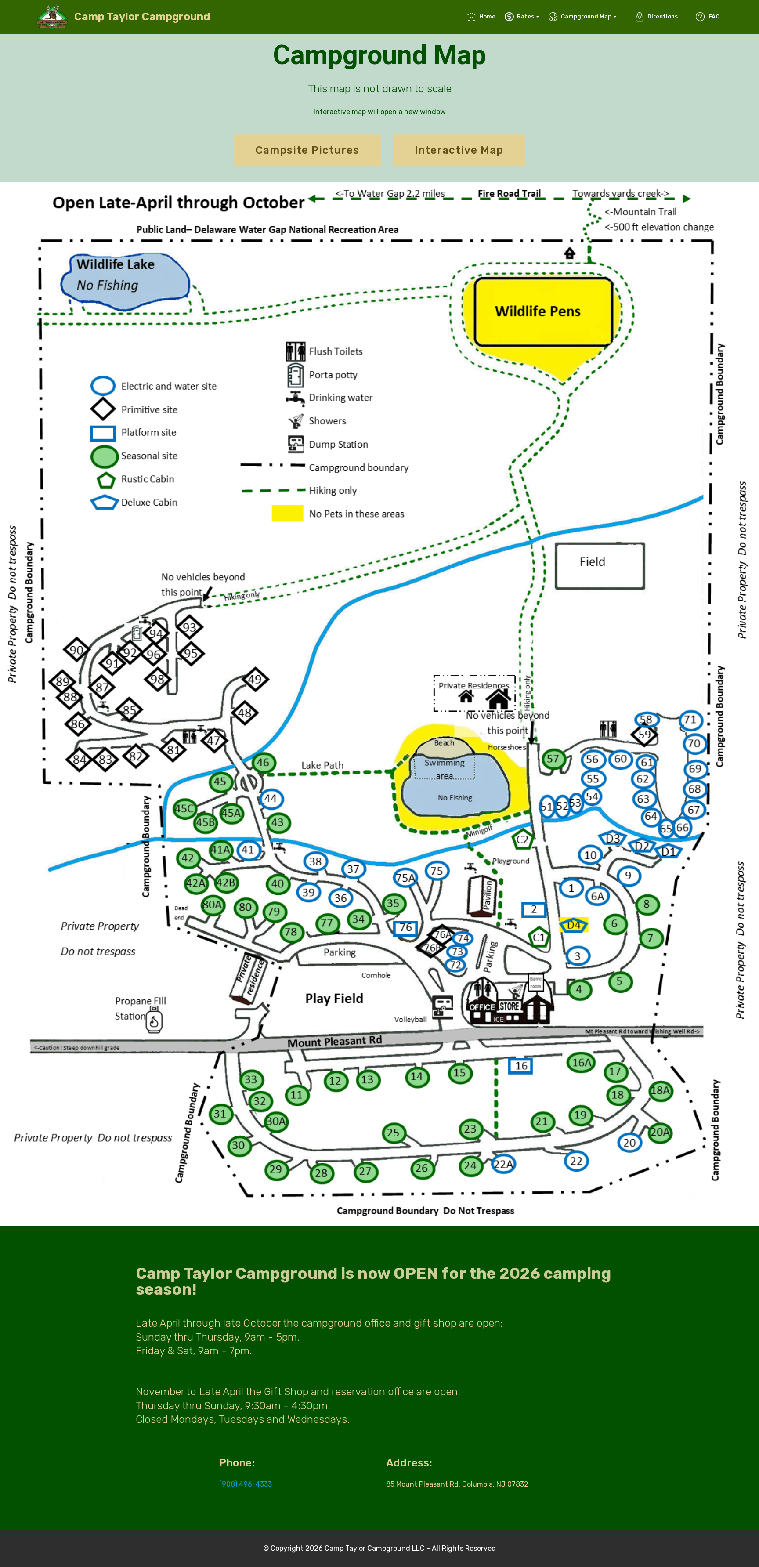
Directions (662, 16)
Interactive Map (459, 150)
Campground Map (586, 16)
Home (487, 16)
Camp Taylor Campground (142, 17)
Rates (525, 16)
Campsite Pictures (307, 150)
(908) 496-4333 (245, 1484)
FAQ (713, 16)
